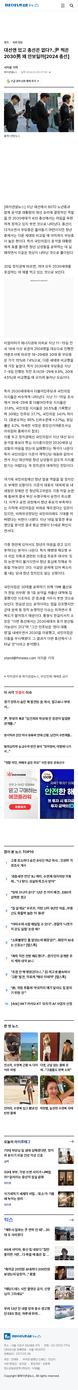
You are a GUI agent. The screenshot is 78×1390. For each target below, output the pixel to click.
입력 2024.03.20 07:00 (34, 72)
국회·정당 (17, 42)
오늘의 (17, 1142)
